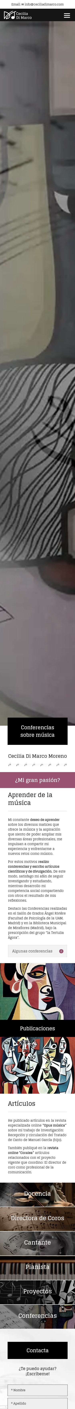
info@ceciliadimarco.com (44, 4)
